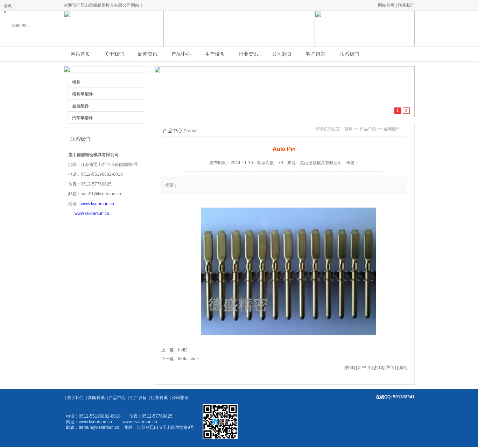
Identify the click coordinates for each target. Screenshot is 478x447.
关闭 (390, 367)
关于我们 (114, 54)
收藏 (349, 367)
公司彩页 (282, 54)
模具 (76, 82)
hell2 (183, 350)
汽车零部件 (82, 118)
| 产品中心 (116, 397)
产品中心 (181, 54)
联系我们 (406, 5)
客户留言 (315, 54)
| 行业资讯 (158, 397)
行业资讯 (248, 54)
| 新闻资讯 (95, 397)
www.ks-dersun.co (92, 213)
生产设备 (215, 54)
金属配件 (80, 106)
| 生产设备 (137, 397)
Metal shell (188, 358)
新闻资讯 (147, 54)
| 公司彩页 (179, 397)
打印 (379, 367)
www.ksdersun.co (97, 203)
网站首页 (386, 5)
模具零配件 (82, 94)
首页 (348, 128)
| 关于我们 (74, 397)
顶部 (402, 367)
